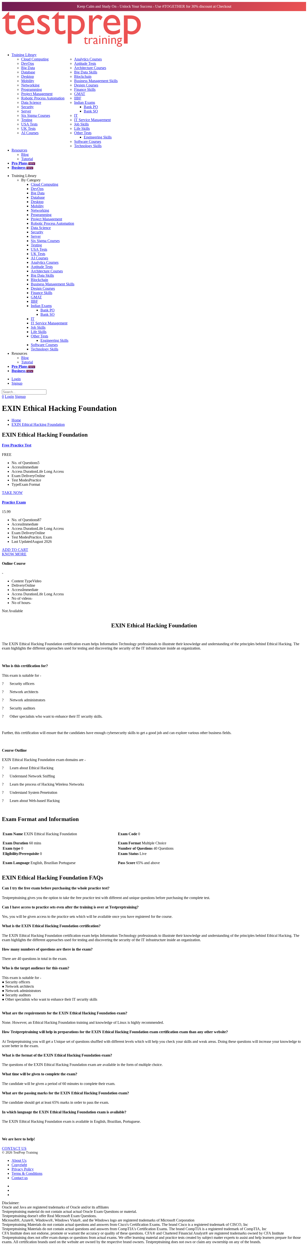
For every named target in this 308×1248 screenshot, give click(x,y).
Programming (31, 89)
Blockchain (82, 76)
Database (28, 72)
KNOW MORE (14, 554)
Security (27, 107)
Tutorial (27, 159)
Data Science (31, 102)
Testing (26, 120)
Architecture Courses (90, 68)
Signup (17, 383)
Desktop (27, 76)
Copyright (19, 1165)
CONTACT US (14, 1148)
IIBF (77, 98)
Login (16, 379)
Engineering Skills (98, 137)
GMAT (79, 94)
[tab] (154, 888)
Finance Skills (85, 89)
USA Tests (29, 124)
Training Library (24, 55)
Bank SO (91, 111)
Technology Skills (88, 146)
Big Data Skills (85, 72)
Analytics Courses (88, 59)
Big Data (28, 68)
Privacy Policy (23, 1169)
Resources (19, 150)
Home (16, 420)
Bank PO (91, 107)
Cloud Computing (35, 59)
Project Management (36, 94)
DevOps (27, 63)
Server (26, 111)
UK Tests (28, 128)
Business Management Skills (96, 81)
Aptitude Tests (85, 63)
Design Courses (86, 85)
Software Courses (87, 141)
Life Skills (82, 128)
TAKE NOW (12, 493)
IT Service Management (92, 120)
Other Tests (82, 133)
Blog (25, 154)
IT (76, 115)
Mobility (27, 81)
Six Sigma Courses (35, 115)
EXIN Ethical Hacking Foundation (38, 424)
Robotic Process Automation (42, 98)
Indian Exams (84, 102)
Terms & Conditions (27, 1173)
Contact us (20, 1178)
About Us (19, 1160)
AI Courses (29, 133)
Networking (30, 85)
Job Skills (81, 124)
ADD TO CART (15, 550)
